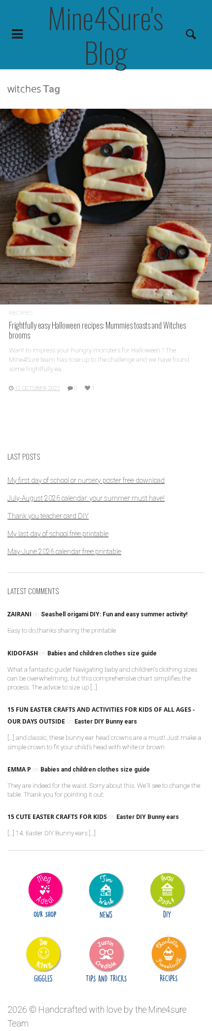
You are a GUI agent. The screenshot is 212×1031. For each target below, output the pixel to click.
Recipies (21, 313)
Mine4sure (167, 1009)
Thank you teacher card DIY (48, 516)
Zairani (19, 614)
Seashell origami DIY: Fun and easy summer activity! (114, 614)
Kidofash (22, 653)
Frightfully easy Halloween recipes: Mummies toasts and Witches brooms (97, 330)
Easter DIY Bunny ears (105, 721)
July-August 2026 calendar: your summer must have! (86, 498)
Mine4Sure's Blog (106, 34)
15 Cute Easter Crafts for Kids (57, 817)
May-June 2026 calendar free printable (64, 552)
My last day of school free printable (57, 534)
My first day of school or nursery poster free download (86, 480)
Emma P (19, 769)
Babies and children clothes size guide (102, 653)
